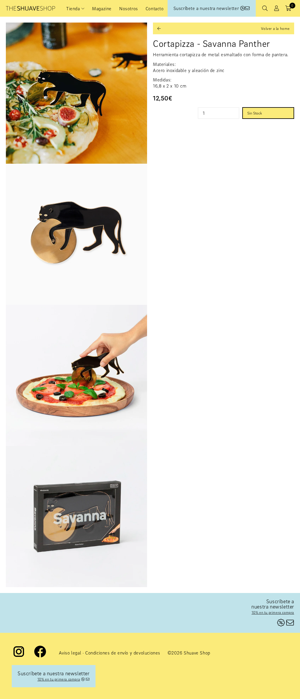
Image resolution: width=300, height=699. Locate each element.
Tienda (73, 8)
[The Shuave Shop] (30, 8)
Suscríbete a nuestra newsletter (206, 8)
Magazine (102, 8)
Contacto (155, 8)
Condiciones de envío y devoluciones (122, 652)
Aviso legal (70, 652)
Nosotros (128, 8)
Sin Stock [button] (254, 113)
